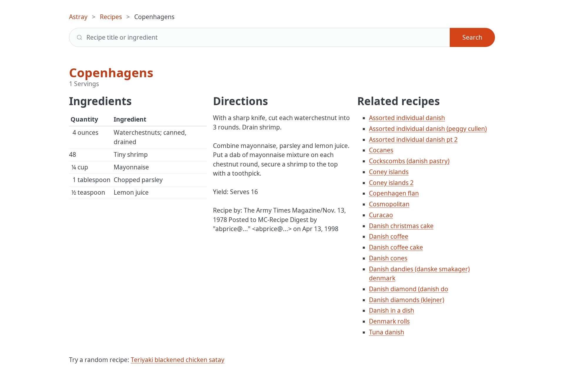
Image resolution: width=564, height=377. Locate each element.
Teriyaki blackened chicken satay (177, 360)
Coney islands (389, 172)
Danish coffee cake (396, 247)
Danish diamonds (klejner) (406, 300)
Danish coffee (388, 236)
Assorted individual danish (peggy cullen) (428, 128)
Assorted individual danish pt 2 (413, 139)
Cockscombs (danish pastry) (409, 161)
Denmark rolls (389, 321)
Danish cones (388, 258)
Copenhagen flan (394, 193)
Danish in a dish (391, 310)
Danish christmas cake (401, 226)
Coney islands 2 (391, 183)
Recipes (111, 17)
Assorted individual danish (407, 118)
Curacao (381, 215)
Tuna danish (386, 332)
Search (472, 37)
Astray (78, 17)
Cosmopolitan (389, 204)
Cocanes (381, 150)
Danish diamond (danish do (408, 289)
